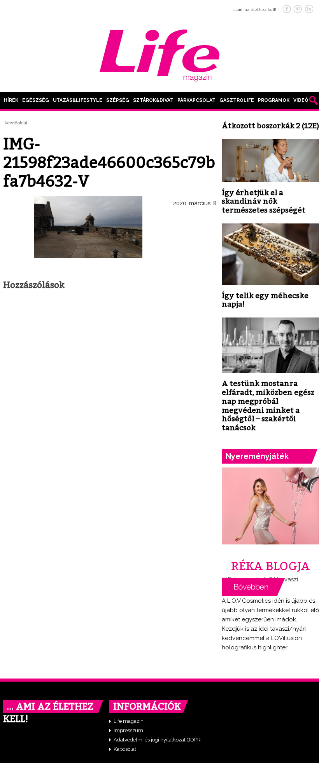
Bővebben (253, 587)
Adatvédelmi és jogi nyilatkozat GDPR (157, 740)
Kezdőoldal (16, 123)
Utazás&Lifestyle (77, 100)
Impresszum (128, 730)
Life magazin (129, 721)
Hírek (11, 100)
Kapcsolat (125, 749)
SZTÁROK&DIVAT (153, 100)
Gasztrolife (236, 100)
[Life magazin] (159, 54)
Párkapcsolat (196, 100)
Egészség (35, 100)
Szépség (117, 100)
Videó (300, 100)
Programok (273, 100)
